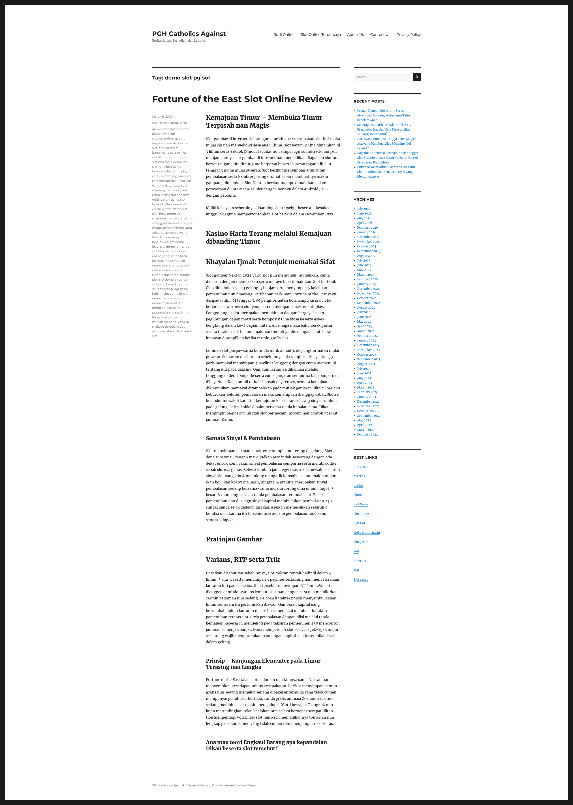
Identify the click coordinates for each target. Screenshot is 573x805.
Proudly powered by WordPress (234, 785)
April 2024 (364, 326)
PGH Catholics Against (189, 33)
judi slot (359, 523)
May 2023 (364, 378)
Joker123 (360, 561)
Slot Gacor (361, 504)
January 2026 (366, 232)
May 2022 (364, 420)
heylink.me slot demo (168, 242)
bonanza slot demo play (169, 171)
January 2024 (366, 340)
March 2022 (365, 430)
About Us (355, 34)
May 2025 (364, 270)
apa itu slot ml (169, 148)
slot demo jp (173, 293)
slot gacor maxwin (367, 533)
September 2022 (369, 416)
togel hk (359, 476)
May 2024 (364, 322)
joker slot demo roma (167, 246)
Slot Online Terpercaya (321, 34)
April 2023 (364, 383)
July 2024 (363, 312)
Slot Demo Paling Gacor (169, 123)
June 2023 (364, 373)
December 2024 (368, 289)
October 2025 (366, 246)
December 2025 (368, 237)
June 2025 (364, 265)
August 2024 (366, 307)
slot (356, 551)
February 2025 (367, 279)
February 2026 (367, 228)
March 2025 (365, 275)
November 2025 (368, 242)
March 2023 (365, 387)
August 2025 (366, 256)
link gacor (361, 467)
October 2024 (366, 298)
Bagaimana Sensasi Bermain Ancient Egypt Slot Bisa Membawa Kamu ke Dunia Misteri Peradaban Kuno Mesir (387, 157)
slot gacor (361, 542)
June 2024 (364, 317)
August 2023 (366, 364)
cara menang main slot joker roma (169, 190)
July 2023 (363, 369)
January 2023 (366, 397)
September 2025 (369, 251)
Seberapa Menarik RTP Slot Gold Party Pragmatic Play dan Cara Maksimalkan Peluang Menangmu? (384, 129)
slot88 (358, 495)
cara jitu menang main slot (172, 176)
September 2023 (368, 359)
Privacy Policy (409, 34)
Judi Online (284, 34)
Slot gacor (361, 580)
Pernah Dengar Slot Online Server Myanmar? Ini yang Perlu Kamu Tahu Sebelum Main (383, 115)
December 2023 (368, 345)
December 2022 (368, 402)
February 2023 (367, 392)
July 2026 (364, 209)
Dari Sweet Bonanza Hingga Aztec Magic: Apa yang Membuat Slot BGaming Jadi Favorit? (386, 143)
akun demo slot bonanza (170, 129)
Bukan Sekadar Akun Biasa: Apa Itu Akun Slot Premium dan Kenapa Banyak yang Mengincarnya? (386, 171)
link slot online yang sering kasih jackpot (170, 255)
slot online (361, 514)
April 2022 (364, 425)
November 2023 (368, 350)
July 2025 (363, 260)
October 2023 (366, 354)
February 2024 (367, 336)
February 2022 (367, 434)
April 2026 (364, 223)
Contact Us (380, 34)
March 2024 (365, 331)
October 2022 (366, 411)
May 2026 (364, 218)
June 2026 (364, 213)
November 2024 (368, 293)
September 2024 (369, 303)
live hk (358, 485)
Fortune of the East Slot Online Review (242, 98)
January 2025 (366, 284)
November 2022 (368, 406)
